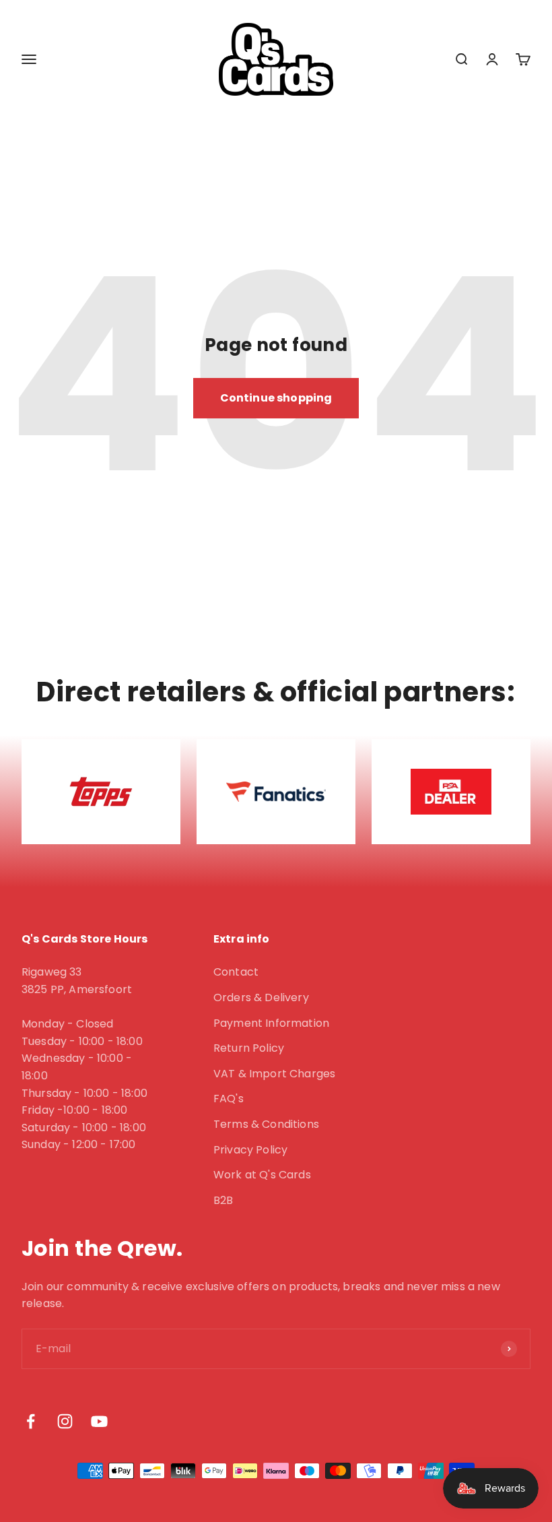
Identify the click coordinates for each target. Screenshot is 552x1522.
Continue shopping (276, 398)
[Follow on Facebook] (31, 1421)
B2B (223, 1200)
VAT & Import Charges (274, 1073)
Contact (235, 972)
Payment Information (271, 1023)
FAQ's (228, 1098)
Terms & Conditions (266, 1124)
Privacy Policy (250, 1150)
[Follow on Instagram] (65, 1421)
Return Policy (248, 1048)
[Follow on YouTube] (99, 1421)
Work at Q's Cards (262, 1174)
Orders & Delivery (261, 997)
